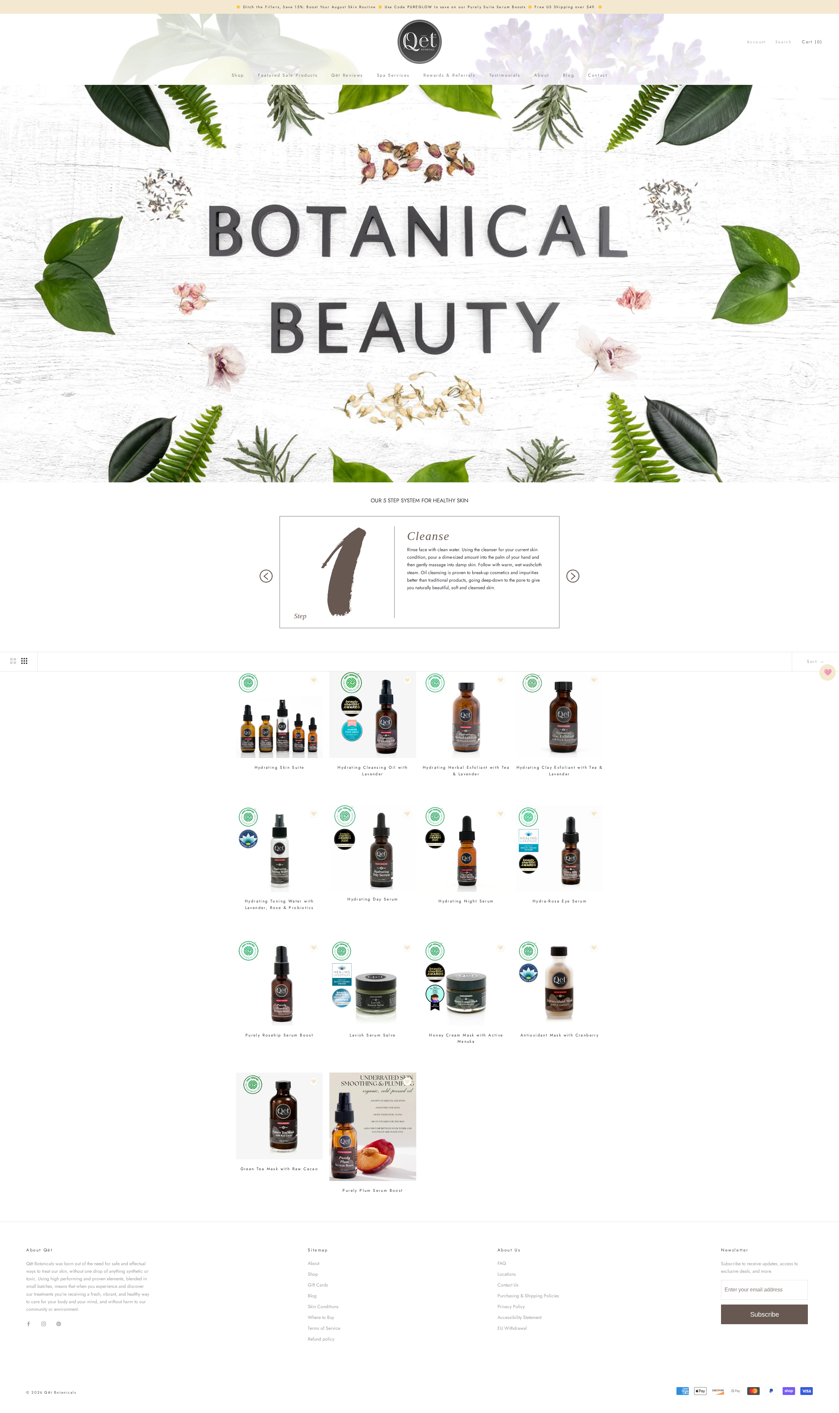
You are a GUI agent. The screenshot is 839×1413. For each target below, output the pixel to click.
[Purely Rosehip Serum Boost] (279, 982)
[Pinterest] (58, 1323)
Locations (507, 1274)
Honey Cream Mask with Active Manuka (466, 1038)
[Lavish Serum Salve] (372, 982)
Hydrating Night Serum (466, 901)
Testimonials (504, 75)
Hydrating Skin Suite (279, 767)
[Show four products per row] (24, 661)
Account (756, 42)
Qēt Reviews (347, 75)
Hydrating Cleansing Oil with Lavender (373, 771)
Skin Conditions (323, 1306)
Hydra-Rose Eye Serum (560, 901)
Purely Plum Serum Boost (372, 1190)
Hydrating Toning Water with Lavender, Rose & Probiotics (279, 904)
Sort (813, 661)
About (541, 75)
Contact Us (508, 1285)
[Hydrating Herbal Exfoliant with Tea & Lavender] (466, 714)
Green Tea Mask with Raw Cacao (280, 1169)
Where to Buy (321, 1317)
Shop (238, 75)
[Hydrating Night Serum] (466, 848)
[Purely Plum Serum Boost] (372, 1127)
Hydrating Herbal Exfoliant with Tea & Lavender (466, 771)
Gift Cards (318, 1285)
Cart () (812, 42)
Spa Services (393, 75)
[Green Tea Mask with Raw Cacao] (279, 1116)
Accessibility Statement (519, 1317)
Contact (597, 75)
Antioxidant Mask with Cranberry (559, 1035)
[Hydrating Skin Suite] (279, 714)
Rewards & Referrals (449, 75)
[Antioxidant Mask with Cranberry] (559, 982)
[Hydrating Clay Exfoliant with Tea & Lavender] (559, 714)
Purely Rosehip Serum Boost (279, 1035)
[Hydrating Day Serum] (372, 847)
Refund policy (321, 1339)
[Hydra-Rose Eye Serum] (559, 848)
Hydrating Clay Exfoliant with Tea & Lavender (560, 771)
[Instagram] (43, 1323)
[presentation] (266, 576)
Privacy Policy (511, 1306)
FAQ (502, 1263)
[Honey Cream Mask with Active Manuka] (466, 982)
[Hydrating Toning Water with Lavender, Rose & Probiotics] (279, 848)
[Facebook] (28, 1323)
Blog (568, 75)
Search (783, 42)
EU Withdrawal (512, 1328)
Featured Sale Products (288, 75)
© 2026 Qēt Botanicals (51, 1392)
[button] (827, 672)
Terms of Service (324, 1328)
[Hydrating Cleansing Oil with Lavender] (372, 714)
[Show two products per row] (13, 661)
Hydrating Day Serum (372, 899)
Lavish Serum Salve (373, 1035)
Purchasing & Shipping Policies (528, 1295)
